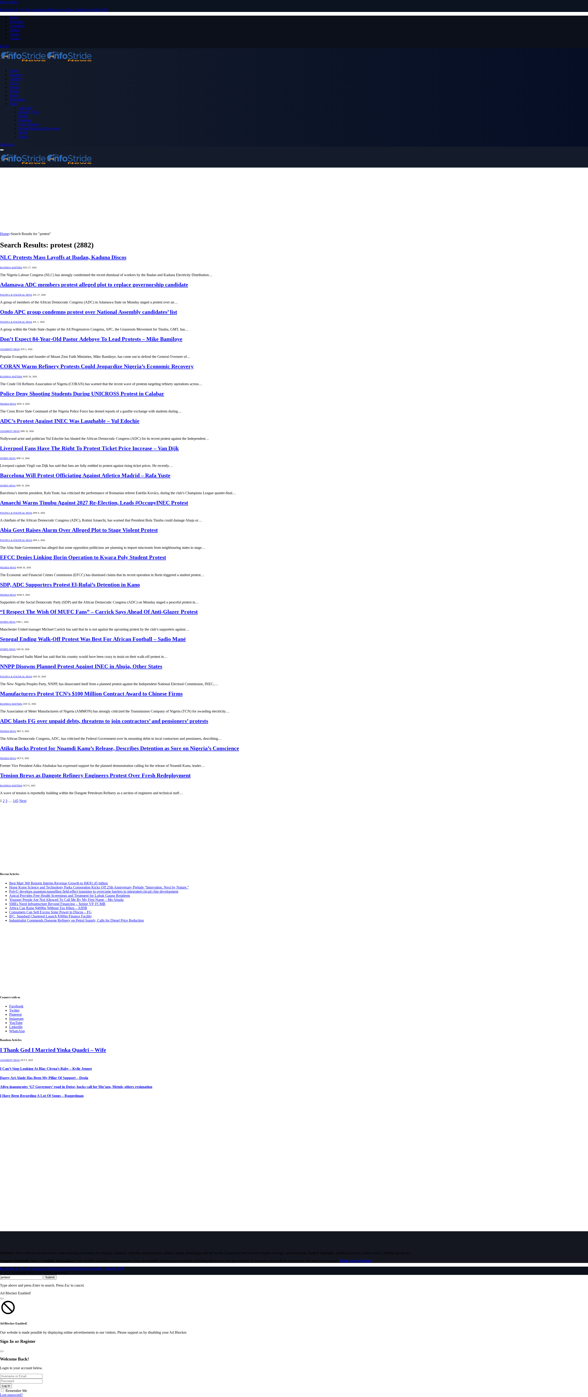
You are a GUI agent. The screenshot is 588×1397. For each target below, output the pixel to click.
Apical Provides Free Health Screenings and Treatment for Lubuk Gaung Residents (69, 896)
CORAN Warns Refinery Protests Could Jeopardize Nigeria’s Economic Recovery (97, 366)
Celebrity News (10, 349)
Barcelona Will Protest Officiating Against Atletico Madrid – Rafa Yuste (85, 475)
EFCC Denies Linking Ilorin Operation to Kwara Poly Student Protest (83, 557)
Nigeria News (8, 404)
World (22, 133)
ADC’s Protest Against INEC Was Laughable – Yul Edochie (69, 421)
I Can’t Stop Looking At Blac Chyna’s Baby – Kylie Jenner (46, 1069)
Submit (50, 1277)
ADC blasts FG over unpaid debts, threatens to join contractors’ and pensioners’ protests (104, 721)
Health (23, 116)
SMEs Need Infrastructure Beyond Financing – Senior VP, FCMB (57, 904)
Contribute (17, 26)
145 (15, 801)
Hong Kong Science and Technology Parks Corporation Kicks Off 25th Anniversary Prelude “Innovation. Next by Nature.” (99, 887)
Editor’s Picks (28, 112)
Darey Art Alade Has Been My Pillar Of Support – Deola (44, 1078)
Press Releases (29, 124)
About (13, 18)
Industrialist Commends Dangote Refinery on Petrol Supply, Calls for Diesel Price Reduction (76, 920)
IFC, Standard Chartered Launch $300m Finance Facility (50, 916)
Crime (13, 83)
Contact (14, 38)
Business (15, 75)
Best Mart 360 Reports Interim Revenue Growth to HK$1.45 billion (58, 883)
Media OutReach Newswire (38, 128)
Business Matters (11, 267)
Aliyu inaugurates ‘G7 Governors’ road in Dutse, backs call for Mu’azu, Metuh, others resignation (76, 1087)
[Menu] (2, 150)
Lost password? (11, 1395)
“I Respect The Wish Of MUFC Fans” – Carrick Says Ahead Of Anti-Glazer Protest (99, 612)
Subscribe (7, 144)
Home (13, 71)
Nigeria (14, 87)
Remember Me (16, 1391)
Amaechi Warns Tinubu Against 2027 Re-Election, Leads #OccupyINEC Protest (94, 503)
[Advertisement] (138, 200)
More (13, 104)
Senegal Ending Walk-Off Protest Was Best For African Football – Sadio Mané (93, 639)
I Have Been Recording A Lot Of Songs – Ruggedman (42, 1096)
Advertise (16, 22)
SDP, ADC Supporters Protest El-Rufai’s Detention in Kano (70, 585)
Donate (14, 30)
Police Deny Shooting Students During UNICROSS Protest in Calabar (82, 394)
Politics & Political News (16, 295)
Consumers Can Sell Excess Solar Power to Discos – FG (50, 912)
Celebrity (16, 79)
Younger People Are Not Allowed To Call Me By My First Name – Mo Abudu (66, 900)
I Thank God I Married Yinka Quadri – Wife (53, 1050)
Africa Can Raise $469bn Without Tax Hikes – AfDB (48, 908)
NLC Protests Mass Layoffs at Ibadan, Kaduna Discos (63, 257)
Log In (6, 1386)
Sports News (8, 458)
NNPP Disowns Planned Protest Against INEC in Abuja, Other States (81, 666)
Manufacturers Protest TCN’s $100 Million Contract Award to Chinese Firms (91, 694)
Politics (14, 91)
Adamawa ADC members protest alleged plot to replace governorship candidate (94, 285)
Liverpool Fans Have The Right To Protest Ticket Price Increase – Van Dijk (89, 448)
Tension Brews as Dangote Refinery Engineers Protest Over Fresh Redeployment (95, 775)
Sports (13, 95)
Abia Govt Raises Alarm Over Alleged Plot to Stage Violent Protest (79, 530)
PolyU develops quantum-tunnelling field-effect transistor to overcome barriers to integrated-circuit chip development (93, 891)
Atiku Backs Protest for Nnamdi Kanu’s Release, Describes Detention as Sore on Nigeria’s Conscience (119, 748)
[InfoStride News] (46, 63)
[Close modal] (2, 1298)
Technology (17, 99)
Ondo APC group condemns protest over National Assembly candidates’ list (88, 312)
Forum (14, 34)
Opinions (25, 120)
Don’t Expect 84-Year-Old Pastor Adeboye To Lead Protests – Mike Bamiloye (91, 339)
